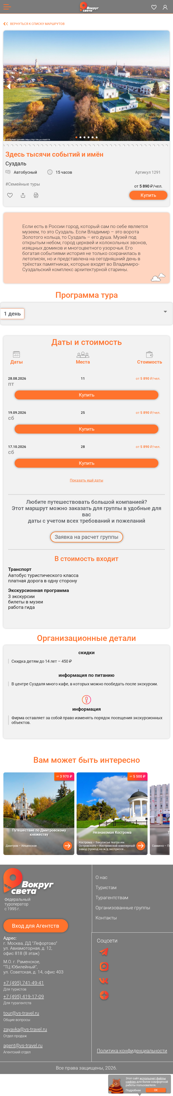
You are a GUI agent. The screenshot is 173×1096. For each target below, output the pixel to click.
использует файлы (153, 1078)
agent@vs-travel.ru (23, 1045)
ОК (156, 1090)
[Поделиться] (22, 195)
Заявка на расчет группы (86, 537)
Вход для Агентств (35, 926)
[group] (38, 813)
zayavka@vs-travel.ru (25, 1029)
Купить (148, 195)
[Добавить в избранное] (9, 195)
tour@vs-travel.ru (21, 1013)
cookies (131, 1081)
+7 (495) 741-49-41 (23, 983)
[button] (76, 137)
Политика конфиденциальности (132, 1050)
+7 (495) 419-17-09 (23, 996)
